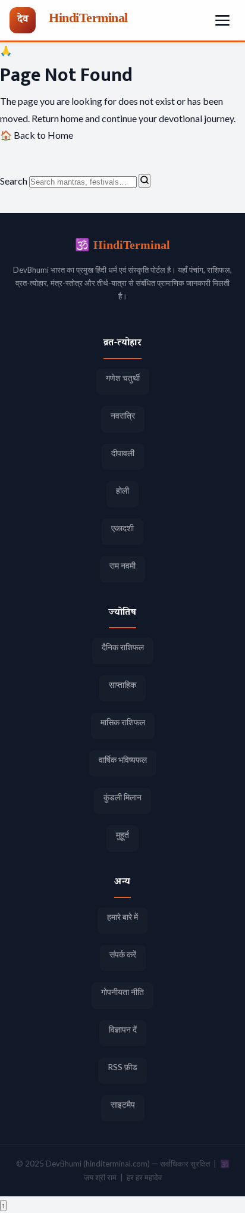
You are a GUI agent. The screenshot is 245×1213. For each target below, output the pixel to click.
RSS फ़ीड (122, 1067)
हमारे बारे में (122, 917)
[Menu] (222, 20)
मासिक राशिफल (122, 722)
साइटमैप (123, 1104)
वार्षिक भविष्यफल (123, 759)
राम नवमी (122, 565)
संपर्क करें (122, 954)
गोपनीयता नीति (122, 992)
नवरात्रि (123, 415)
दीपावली (122, 453)
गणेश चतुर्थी (123, 378)
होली (122, 490)
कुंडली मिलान (122, 797)
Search (13, 180)
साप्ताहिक (122, 684)
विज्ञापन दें (123, 1029)
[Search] (144, 181)
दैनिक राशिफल (123, 647)
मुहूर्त (122, 835)
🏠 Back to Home (36, 135)
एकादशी (122, 528)
